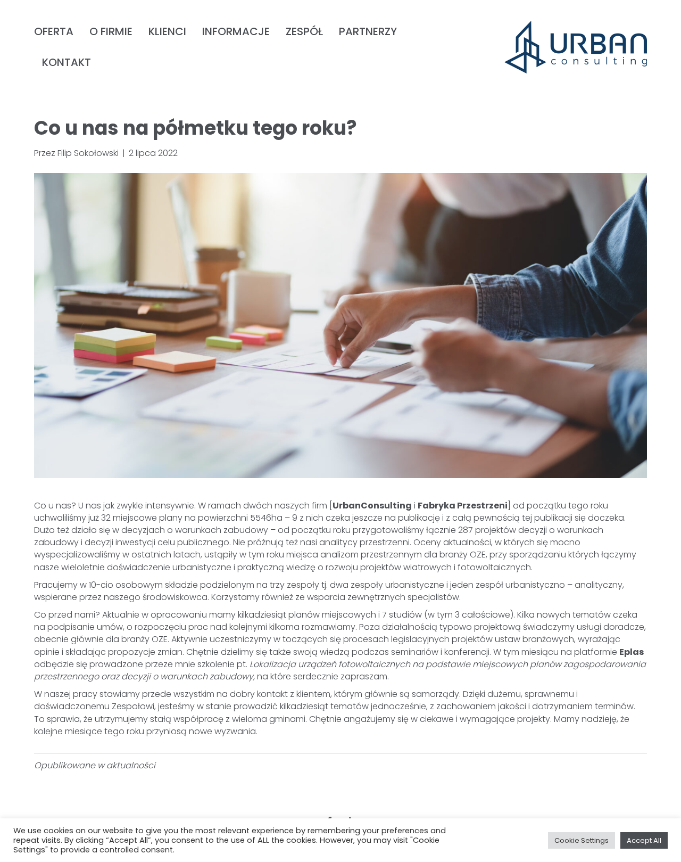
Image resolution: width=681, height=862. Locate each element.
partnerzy (368, 31)
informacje (236, 31)
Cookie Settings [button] (581, 840)
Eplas (631, 652)
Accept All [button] (644, 840)
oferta (53, 31)
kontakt (66, 62)
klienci (167, 31)
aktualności (130, 765)
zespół (304, 31)
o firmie (110, 31)
